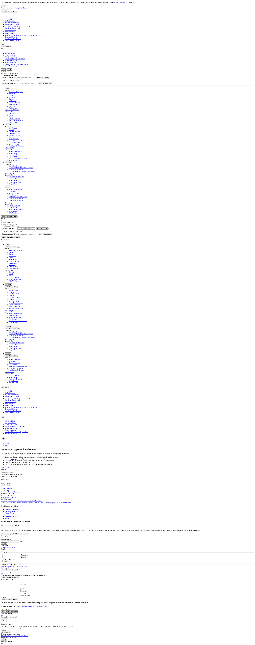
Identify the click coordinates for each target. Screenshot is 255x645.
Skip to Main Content (7, 8)
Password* (23, 593)
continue (25, 534)
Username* (23, 591)
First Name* (23, 585)
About (7, 88)
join (2, 573)
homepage (14, 459)
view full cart (5, 547)
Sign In (4, 619)
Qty (21, 541)
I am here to (5, 10)
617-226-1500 (9, 494)
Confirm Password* (26, 595)
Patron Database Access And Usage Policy (14, 566)
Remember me (9, 559)
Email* (22, 589)
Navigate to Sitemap (21, 8)
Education (8, 162)
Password (24, 557)
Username (24, 555)
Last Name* (23, 587)
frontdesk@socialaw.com (13, 492)
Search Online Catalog (10, 224)
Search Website (8, 222)
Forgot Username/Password (10, 570)
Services (8, 186)
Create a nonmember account (10, 577)
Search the (15, 73)
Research (8, 124)
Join (3, 44)
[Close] (1, 220)
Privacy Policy (120, 2)
